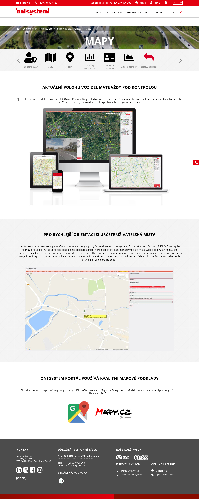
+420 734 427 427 (47, 2)
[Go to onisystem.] (17, 28)
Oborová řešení (113, 12)
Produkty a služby (137, 12)
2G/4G (98, 12)
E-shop (170, 12)
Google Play (161, 470)
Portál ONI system (130, 470)
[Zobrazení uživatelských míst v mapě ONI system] (99, 309)
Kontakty (157, 12)
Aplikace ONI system (131, 474)
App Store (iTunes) (164, 474)
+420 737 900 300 (121, 2)
